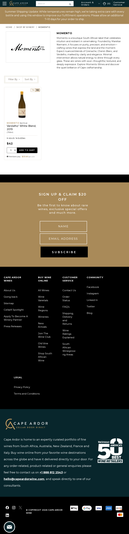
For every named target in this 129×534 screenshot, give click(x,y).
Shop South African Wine (45, 357)
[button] (14, 79)
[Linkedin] (7, 515)
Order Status (66, 298)
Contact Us (69, 290)
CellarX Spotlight (14, 309)
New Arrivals (42, 325)
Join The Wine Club (44, 335)
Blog (89, 313)
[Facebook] (7, 507)
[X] (20, 507)
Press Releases (13, 326)
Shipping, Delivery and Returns (67, 318)
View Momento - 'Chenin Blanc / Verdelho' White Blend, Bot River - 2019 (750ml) (22, 123)
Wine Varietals (43, 298)
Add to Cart (27, 150)
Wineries (43, 316)
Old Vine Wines (43, 345)
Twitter (91, 306)
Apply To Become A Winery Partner (16, 318)
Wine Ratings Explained (68, 334)
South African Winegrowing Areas (68, 349)
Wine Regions (43, 308)
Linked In (92, 300)
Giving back (10, 296)
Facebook (93, 287)
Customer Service (119, 3)
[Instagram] (13, 507)
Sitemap (9, 303)
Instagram (93, 293)
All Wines (43, 290)
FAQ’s (65, 306)
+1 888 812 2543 (51, 472)
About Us (9, 290)
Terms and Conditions (27, 393)
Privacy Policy (22, 387)
